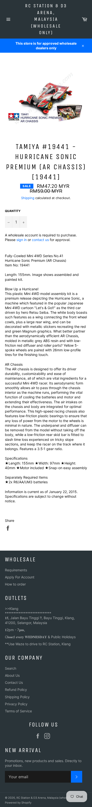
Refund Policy (16, 689)
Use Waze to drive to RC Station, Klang (39, 644)
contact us (40, 240)
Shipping (27, 198)
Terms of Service (18, 711)
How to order (15, 584)
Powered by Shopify (18, 802)
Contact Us (14, 682)
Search (10, 668)
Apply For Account (19, 577)
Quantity (13, 211)
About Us (12, 675)
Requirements (16, 570)
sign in (21, 240)
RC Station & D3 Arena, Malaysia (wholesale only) (46, 19)
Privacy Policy (16, 704)
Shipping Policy (17, 697)
